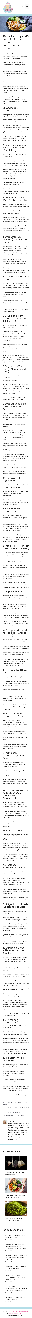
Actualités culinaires (12, 1102)
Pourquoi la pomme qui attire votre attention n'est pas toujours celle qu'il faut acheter (15, 1246)
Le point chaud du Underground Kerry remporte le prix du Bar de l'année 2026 (16, 1288)
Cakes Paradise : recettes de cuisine (18, 1311)
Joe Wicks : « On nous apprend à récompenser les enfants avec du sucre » (16, 1257)
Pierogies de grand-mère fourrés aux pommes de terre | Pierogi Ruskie (15, 1277)
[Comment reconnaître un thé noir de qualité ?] (16, 1169)
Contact (22, 1313)
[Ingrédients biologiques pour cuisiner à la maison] (16, 1192)
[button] (22, 6)
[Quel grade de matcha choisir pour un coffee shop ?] (16, 1215)
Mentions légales (13, 1313)
